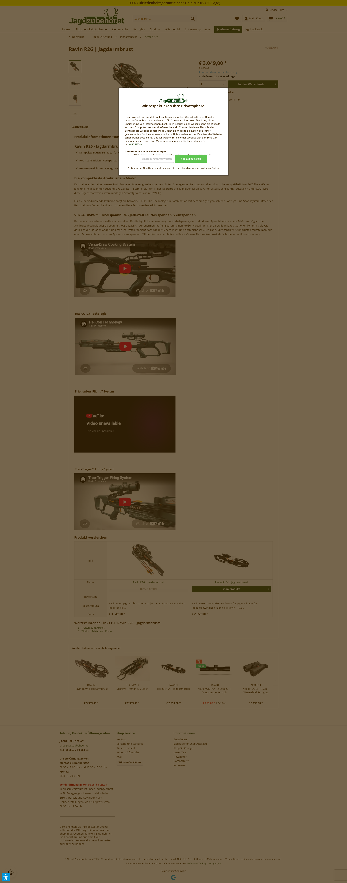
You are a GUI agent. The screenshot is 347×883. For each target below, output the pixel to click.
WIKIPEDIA (136, 144)
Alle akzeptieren (191, 159)
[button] (6, 877)
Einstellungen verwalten (157, 159)
